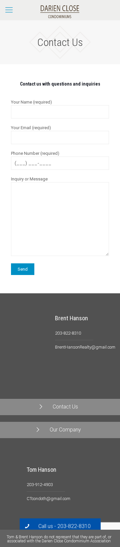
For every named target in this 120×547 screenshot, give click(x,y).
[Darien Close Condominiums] (60, 10)
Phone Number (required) (35, 153)
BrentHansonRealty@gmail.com (85, 347)
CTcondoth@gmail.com (48, 498)
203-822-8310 (68, 333)
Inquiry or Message (29, 178)
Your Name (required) (31, 102)
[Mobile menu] (9, 10)
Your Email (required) (31, 127)
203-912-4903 (40, 484)
